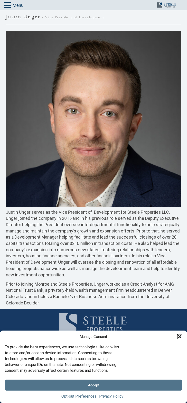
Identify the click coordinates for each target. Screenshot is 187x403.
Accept (93, 385)
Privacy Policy (111, 396)
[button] (179, 336)
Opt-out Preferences (79, 396)
